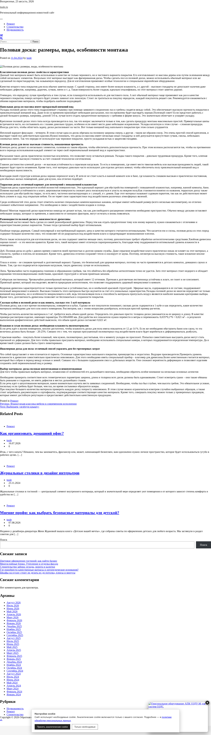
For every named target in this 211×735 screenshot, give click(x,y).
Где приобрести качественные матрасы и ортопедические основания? (39, 569)
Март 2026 (12, 617)
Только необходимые (84, 727)
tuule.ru (4, 7)
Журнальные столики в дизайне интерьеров (39, 473)
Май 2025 (12, 647)
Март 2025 (12, 653)
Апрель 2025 (14, 650)
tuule (29, 58)
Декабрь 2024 (14, 661)
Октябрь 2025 (14, 632)
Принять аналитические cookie (52, 727)
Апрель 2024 (14, 685)
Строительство (15, 26)
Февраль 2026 (14, 620)
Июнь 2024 (13, 679)
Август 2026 (14, 602)
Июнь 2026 (13, 608)
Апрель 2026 (14, 614)
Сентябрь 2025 (15, 635)
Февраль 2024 (14, 691)
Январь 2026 (14, 623)
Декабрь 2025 (14, 626)
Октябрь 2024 (14, 667)
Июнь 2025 (13, 644)
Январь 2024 (14, 694)
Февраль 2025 (14, 656)
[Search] (1, 38)
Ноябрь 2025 (14, 629)
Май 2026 (12, 611)
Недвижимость (15, 29)
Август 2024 (14, 673)
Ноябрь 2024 (14, 664)
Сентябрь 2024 (15, 670)
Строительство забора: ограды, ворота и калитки (27, 566)
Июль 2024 (13, 676)
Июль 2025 (13, 641)
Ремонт (11, 23)
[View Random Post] (1, 35)
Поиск (3, 539)
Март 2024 (12, 688)
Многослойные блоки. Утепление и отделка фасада (29, 563)
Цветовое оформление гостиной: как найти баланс (28, 560)
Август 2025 (14, 638)
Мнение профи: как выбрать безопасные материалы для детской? (59, 512)
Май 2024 (12, 682)
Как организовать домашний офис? (32, 433)
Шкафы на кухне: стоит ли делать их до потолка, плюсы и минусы (37, 572)
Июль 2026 (13, 605)
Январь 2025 (14, 659)
